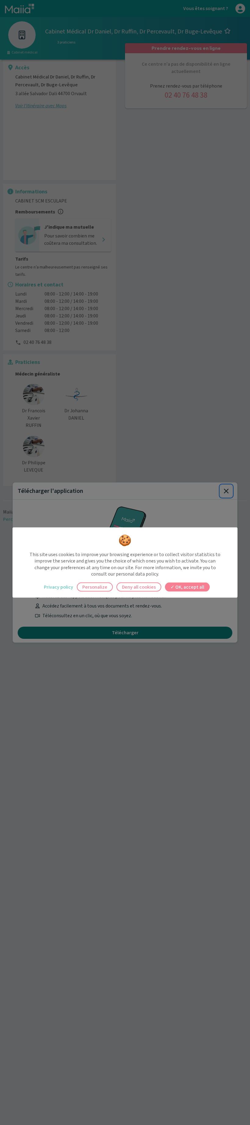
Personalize (94, 586)
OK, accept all (189, 586)
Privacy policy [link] (58, 587)
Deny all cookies (139, 586)
